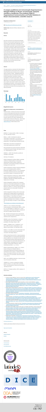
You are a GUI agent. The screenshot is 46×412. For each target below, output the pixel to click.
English (5, 336)
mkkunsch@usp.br (7, 121)
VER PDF (30, 21)
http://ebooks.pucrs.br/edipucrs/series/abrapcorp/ (14, 203)
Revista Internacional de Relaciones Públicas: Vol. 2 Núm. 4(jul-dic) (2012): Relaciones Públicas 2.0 (23, 298)
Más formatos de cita (32, 42)
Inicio (4, 5)
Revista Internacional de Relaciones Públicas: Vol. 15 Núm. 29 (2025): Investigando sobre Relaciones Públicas (23, 308)
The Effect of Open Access (36, 94)
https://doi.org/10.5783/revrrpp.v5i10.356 (13, 25)
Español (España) (7, 334)
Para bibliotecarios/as (7, 346)
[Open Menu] (4, 2)
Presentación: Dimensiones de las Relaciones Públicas (32, 303)
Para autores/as (6, 344)
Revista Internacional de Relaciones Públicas (13, 2)
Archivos (8, 5)
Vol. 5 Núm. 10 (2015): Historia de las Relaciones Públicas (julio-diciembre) (23, 5)
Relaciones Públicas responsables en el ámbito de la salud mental (18, 307)
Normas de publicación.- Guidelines (26, 299)
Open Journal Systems (8, 328)
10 (10, 321)
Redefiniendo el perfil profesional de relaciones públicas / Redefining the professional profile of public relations (22, 278)
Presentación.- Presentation (24, 293)
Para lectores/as (6, 342)
